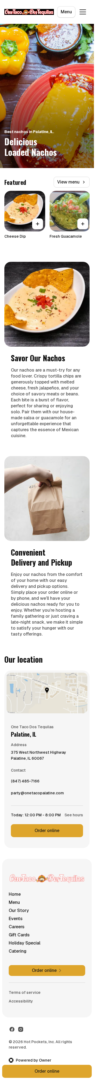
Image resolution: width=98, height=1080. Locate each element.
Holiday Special (24, 943)
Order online (47, 830)
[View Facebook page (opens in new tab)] (12, 1029)
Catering (17, 951)
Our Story (19, 910)
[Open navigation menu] (82, 12)
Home (15, 894)
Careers (16, 927)
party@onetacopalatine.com (37, 794)
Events (16, 918)
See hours (74, 815)
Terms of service (25, 992)
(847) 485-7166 (25, 782)
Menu (66, 12)
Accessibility (21, 1001)
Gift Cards (19, 935)
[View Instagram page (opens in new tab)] (20, 1029)
